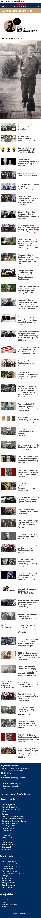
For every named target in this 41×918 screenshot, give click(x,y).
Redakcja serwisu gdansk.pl (12, 783)
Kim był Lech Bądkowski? (11, 38)
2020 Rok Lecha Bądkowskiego (17, 10)
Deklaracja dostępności (11, 786)
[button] (38, 5)
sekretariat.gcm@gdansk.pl (15, 778)
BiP (4, 788)
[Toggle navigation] (3, 5)
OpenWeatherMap (23, 794)
